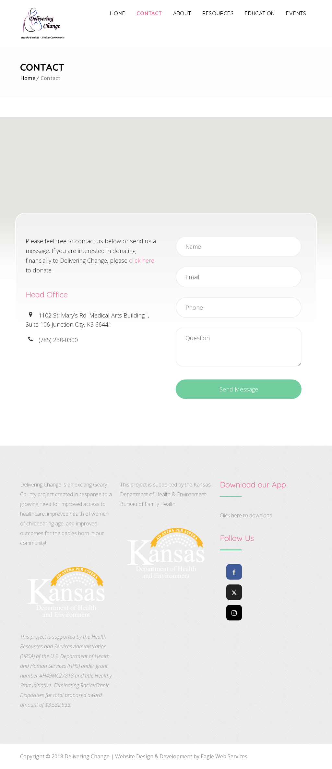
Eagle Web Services (223, 756)
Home (27, 78)
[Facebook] (234, 572)
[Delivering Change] (42, 23)
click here (141, 260)
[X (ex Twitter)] (234, 592)
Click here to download (246, 515)
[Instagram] (234, 612)
